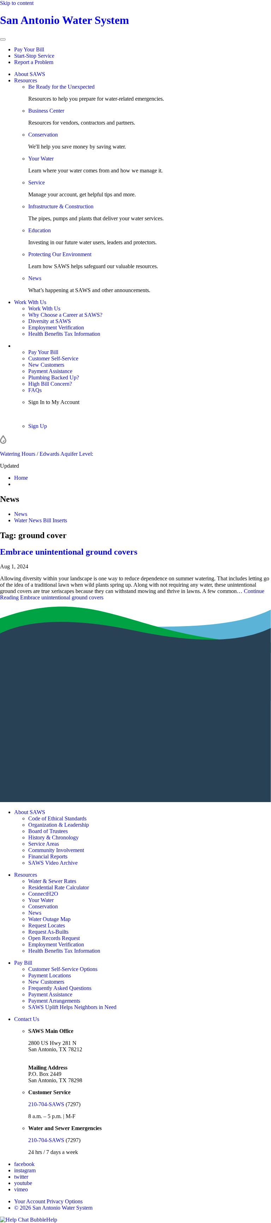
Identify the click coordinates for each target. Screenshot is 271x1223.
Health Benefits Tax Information (64, 334)
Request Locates (46, 925)
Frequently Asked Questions (59, 988)
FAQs (35, 390)
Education (39, 230)
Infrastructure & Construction (61, 206)
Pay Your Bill (29, 49)
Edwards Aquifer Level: (66, 454)
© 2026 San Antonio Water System (53, 1208)
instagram (25, 1170)
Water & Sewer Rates (52, 881)
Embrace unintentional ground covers (68, 551)
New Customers (46, 365)
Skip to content (17, 3)
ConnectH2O (43, 894)
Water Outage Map (49, 919)
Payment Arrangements (54, 1001)
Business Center (46, 111)
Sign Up (37, 426)
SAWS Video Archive (53, 863)
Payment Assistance (50, 371)
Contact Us (26, 1019)
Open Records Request (54, 938)
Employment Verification (56, 327)
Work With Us (30, 302)
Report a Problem (33, 62)
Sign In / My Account (38, 346)
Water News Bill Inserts (40, 520)
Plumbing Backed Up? (53, 377)
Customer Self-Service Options (62, 969)
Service (36, 182)
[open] (3, 39)
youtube (23, 1183)
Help (51, 1220)
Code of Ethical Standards (57, 818)
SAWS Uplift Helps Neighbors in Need (72, 1007)
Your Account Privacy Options (48, 1201)
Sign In (36, 414)
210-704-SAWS (46, 1104)
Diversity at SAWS (49, 321)
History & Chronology (53, 837)
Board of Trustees (48, 831)
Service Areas (43, 844)
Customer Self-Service (53, 358)
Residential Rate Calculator (58, 887)
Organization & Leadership (58, 825)
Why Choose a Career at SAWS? (65, 315)
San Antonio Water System (64, 20)
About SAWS (29, 74)
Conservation (43, 135)
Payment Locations (49, 975)
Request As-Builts (48, 932)
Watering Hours (17, 454)
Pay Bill (23, 963)
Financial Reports (47, 856)
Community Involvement (56, 850)
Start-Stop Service (34, 56)
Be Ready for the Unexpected (61, 87)
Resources (25, 80)
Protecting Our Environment (59, 254)
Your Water (41, 159)
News (34, 278)
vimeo (21, 1189)
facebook (24, 1164)
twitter (21, 1177)
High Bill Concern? (50, 384)
